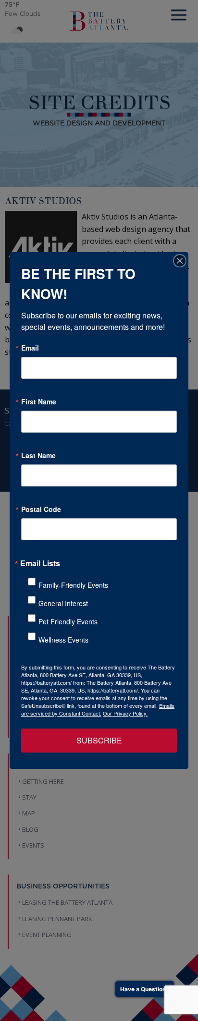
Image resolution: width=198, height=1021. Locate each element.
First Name (38, 401)
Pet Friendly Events (68, 621)
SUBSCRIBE (99, 740)
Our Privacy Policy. (125, 713)
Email (30, 347)
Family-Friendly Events (73, 585)
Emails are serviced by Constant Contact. (97, 709)
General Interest (63, 603)
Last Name (38, 455)
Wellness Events (63, 639)
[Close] (180, 261)
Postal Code (41, 509)
